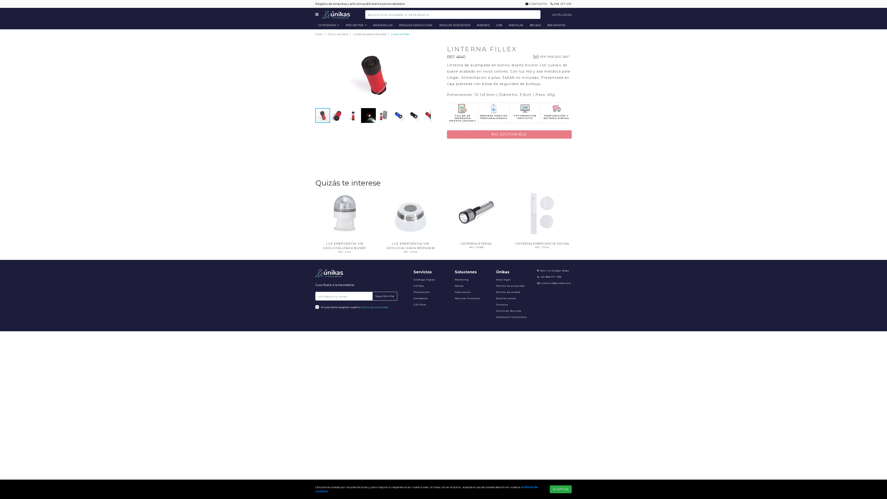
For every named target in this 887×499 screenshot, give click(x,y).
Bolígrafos (556, 25)
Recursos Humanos (467, 298)
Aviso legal (503, 279)
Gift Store (419, 304)
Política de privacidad (510, 285)
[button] (426, 47)
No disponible (509, 134)
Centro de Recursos (508, 310)
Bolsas (535, 25)
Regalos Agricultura (416, 25)
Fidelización (463, 292)
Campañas (420, 298)
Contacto (538, 4)
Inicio (318, 34)
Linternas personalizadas (369, 34)
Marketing (462, 279)
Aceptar (561, 489)
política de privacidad (374, 307)
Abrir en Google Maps (554, 270)
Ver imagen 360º (555, 56)
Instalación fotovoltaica (511, 317)
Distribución (421, 292)
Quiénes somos (506, 298)
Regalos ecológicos (455, 25)
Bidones (483, 25)
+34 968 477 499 (550, 276)
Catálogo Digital (424, 279)
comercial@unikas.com (556, 283)
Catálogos (562, 14)
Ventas (459, 285)
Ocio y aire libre (338, 34)
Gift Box (418, 285)
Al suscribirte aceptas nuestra (354, 307)
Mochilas (516, 25)
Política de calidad (508, 292)
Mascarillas (383, 25)
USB (499, 25)
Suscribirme (384, 296)
